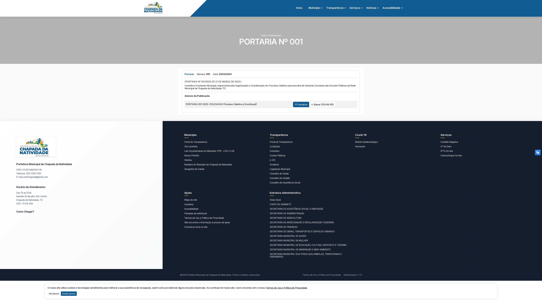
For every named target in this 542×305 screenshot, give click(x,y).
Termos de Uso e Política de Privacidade (204, 218)
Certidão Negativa (449, 142)
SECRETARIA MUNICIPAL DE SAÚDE (288, 236)
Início (299, 7)
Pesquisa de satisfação (195, 213)
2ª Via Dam (446, 146)
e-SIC (273, 160)
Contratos (274, 151)
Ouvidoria (274, 164)
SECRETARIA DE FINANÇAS (283, 227)
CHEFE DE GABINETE (280, 204)
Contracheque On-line (451, 155)
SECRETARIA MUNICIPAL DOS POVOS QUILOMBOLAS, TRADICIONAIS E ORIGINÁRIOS (306, 255)
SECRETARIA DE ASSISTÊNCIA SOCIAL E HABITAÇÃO (296, 209)
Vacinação (360, 146)
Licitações (275, 146)
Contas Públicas (277, 155)
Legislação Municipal (280, 169)
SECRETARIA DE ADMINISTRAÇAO (287, 213)
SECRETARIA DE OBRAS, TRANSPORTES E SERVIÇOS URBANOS (302, 231)
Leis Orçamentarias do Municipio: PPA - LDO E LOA (209, 151)
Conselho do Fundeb (280, 178)
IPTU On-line (447, 151)
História (188, 160)
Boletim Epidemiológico (366, 142)
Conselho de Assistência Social (285, 182)
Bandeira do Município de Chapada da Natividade (208, 164)
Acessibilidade (191, 209)
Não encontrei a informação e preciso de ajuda (207, 222)
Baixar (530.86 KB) (323, 104)
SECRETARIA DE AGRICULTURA (285, 218)
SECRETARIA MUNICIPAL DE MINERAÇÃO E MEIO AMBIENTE (300, 249)
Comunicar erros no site (195, 227)
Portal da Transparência (195, 142)
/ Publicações (274, 35)
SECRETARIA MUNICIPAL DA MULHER (289, 240)
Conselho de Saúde (279, 173)
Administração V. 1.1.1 (353, 275)
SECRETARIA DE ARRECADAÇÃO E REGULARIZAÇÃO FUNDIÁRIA (302, 222)
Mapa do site (190, 200)
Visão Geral (275, 200)
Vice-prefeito (190, 146)
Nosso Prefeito (191, 155)
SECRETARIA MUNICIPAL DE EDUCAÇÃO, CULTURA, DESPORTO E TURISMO (308, 245)
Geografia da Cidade (194, 169)
